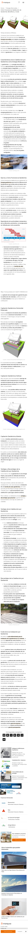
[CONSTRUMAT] (11, 786)
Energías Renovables (11, 8)
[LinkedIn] (14, 735)
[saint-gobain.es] (11, 792)
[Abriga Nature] (3, 825)
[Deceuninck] (3, 803)
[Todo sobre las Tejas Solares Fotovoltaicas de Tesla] (14, 860)
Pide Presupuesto (8, 931)
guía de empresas (16, 723)
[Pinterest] (18, 735)
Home (2, 8)
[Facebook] (4, 735)
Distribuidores (12, 827)
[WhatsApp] (7, 735)
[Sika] (3, 810)
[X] (11, 735)
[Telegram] (22, 735)
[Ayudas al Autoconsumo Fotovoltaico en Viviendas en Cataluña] (14, 883)
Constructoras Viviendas (14, 819)
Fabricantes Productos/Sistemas (15, 804)
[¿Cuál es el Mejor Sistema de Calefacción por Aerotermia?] (14, 906)
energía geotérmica (6, 182)
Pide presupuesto (19, 839)
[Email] (4, 739)
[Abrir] (23, 2)
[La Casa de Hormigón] (3, 818)
